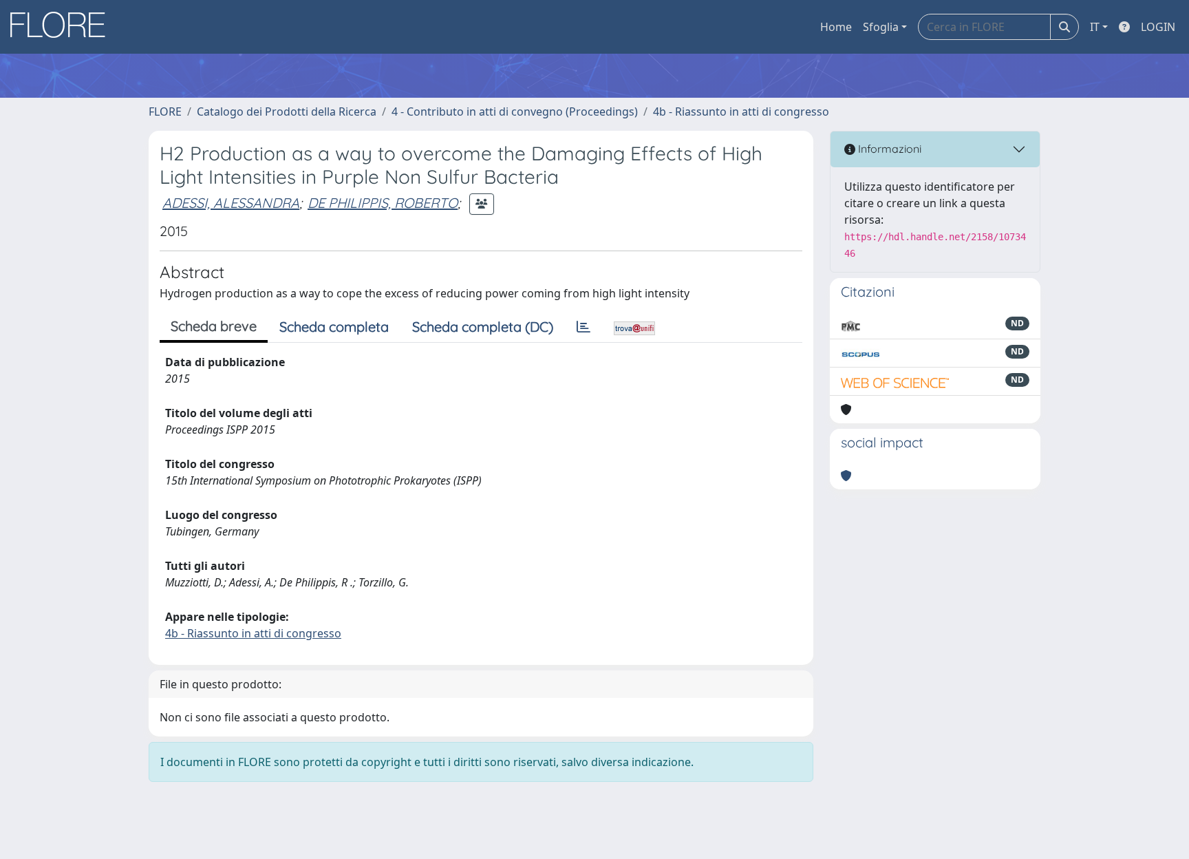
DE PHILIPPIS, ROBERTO (383, 202)
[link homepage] (62, 26)
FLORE (165, 111)
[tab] (583, 326)
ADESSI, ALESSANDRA (230, 202)
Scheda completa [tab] (334, 326)
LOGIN (1158, 26)
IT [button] (1095, 26)
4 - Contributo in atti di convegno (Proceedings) (515, 111)
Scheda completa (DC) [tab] (482, 326)
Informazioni (888, 149)
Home (836, 26)
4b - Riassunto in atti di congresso (741, 111)
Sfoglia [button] (881, 26)
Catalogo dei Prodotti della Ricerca (286, 111)
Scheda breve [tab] (214, 326)
